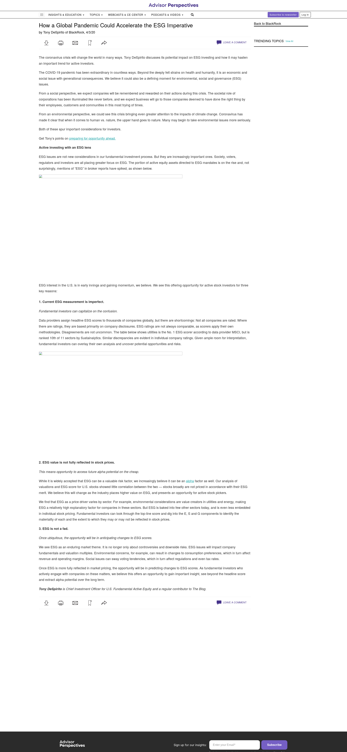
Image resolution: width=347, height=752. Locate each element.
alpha (190, 479)
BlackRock (76, 32)
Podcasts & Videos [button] (166, 14)
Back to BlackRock (267, 23)
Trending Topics (269, 41)
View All (289, 41)
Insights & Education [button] (65, 14)
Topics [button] (95, 14)
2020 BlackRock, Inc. (56, 733)
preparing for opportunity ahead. (92, 138)
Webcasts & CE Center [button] (126, 14)
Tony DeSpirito (53, 32)
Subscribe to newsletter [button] (283, 14)
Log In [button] (305, 14)
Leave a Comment (234, 42)
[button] (46, 43)
